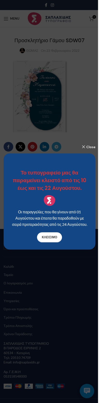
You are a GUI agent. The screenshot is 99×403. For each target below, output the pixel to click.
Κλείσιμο (49, 237)
